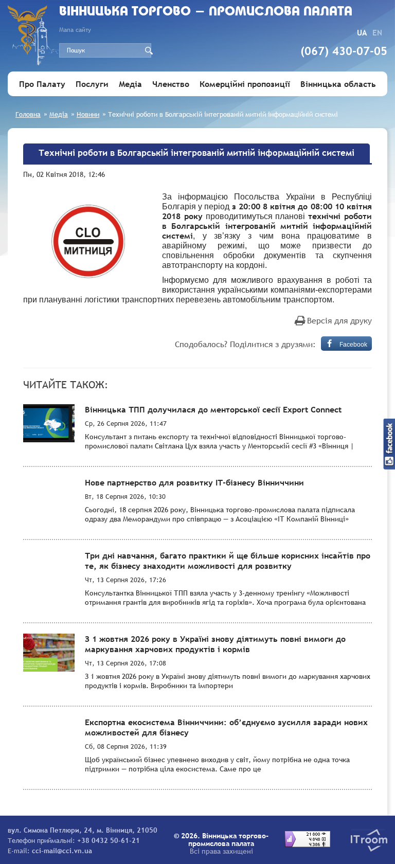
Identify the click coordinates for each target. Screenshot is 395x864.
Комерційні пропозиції (245, 83)
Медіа (130, 83)
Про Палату (42, 83)
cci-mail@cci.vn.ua (62, 850)
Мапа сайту (75, 30)
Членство (170, 83)
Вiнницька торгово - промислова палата (205, 12)
